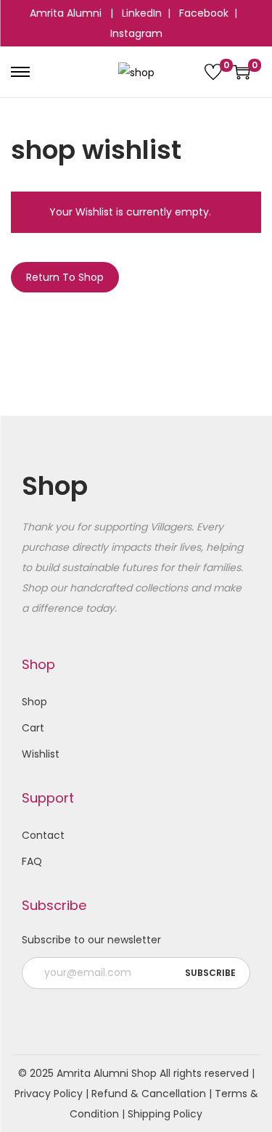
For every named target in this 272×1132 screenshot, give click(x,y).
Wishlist (40, 754)
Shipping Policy (165, 1114)
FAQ (32, 861)
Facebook (203, 13)
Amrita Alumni (67, 13)
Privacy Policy (49, 1093)
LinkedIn (142, 13)
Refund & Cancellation (148, 1093)
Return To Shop (65, 277)
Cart (33, 728)
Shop (34, 701)
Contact (43, 835)
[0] (213, 72)
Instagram (136, 33)
